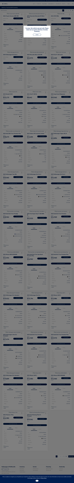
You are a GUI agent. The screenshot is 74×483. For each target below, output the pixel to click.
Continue (37, 34)
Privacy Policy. (44, 478)
